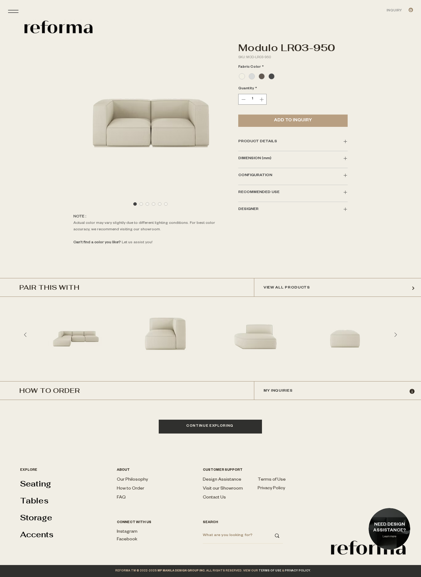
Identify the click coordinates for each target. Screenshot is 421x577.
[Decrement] (243, 99)
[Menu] (13, 11)
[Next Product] (395, 334)
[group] (210, 335)
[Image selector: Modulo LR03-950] (141, 204)
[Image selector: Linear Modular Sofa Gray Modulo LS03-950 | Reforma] (153, 204)
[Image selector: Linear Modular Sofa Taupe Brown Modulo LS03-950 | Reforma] (166, 204)
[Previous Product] (25, 334)
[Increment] (262, 99)
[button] (223, 488)
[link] (399, 10)
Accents (37, 534)
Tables (34, 501)
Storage (36, 518)
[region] (390, 538)
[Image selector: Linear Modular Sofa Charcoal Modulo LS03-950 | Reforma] (147, 204)
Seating (35, 484)
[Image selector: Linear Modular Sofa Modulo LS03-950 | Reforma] (135, 204)
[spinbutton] (253, 99)
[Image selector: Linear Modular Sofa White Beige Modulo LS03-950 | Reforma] (160, 204)
